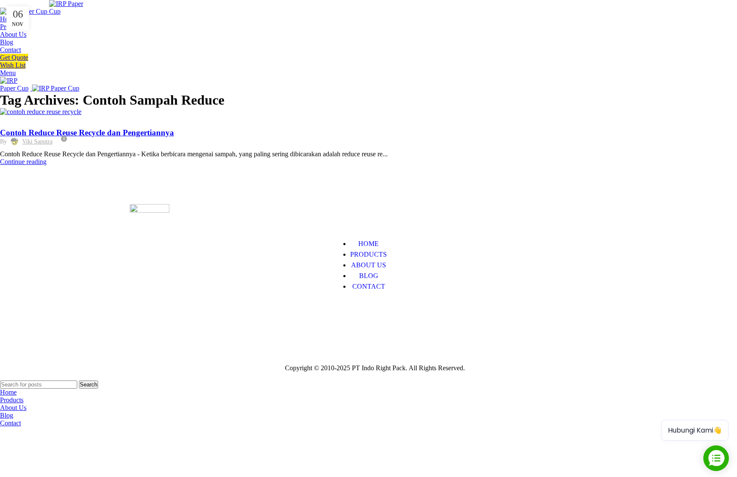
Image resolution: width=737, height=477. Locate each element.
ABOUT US (368, 265)
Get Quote (14, 57)
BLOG (368, 275)
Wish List (13, 65)
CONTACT (368, 286)
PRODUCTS (368, 254)
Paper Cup (144, 312)
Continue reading (23, 161)
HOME (368, 243)
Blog (11, 121)
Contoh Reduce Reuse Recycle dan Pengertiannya (87, 132)
